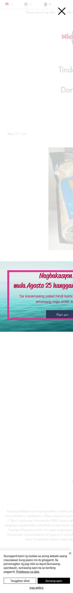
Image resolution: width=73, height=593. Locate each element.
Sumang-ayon (53, 581)
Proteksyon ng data (27, 571)
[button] (62, 11)
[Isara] (67, 555)
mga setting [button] (36, 587)
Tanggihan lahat (20, 581)
